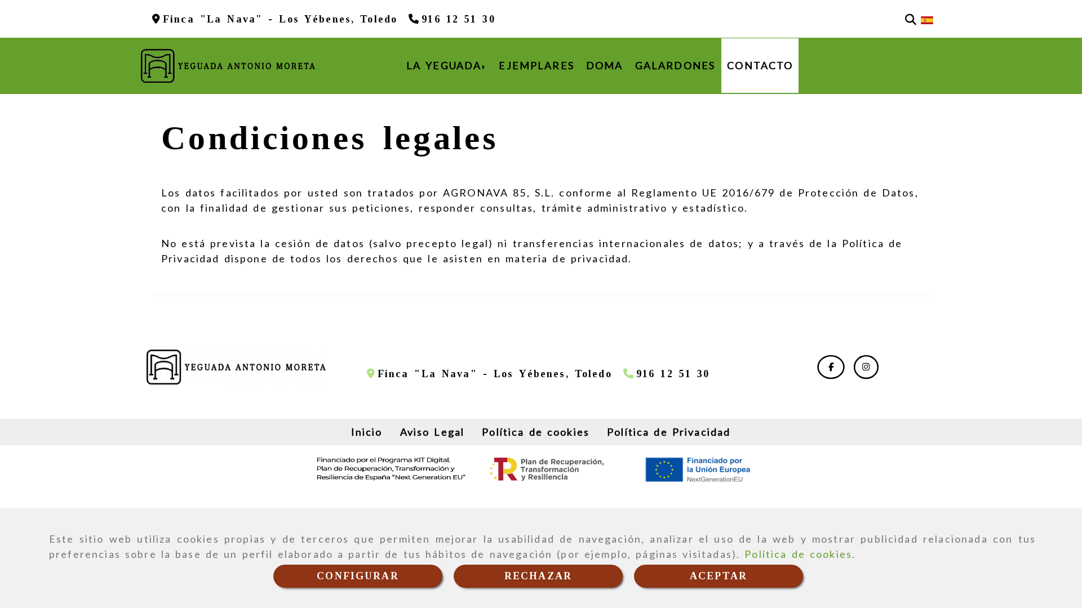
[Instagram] (866, 366)
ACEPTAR (718, 576)
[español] (927, 19)
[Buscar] (911, 19)
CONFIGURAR (358, 576)
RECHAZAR (538, 576)
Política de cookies (798, 554)
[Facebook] (831, 366)
